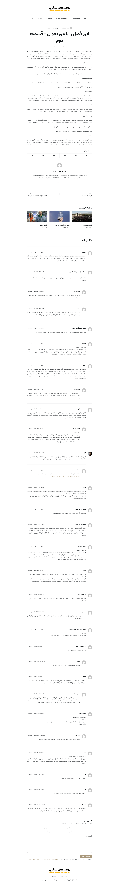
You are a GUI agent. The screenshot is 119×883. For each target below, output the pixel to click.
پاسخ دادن (30, 252)
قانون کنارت (43, 225)
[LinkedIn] (54, 155)
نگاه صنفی (50, 18)
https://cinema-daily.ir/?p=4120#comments (66, 476)
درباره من (40, 18)
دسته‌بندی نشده (62, 46)
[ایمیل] (32, 155)
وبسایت (45, 828)
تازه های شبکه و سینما (63, 18)
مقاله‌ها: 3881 (59, 182)
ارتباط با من (60, 876)
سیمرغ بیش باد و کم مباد (62, 225)
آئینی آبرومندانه (87, 225)
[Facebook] (86, 155)
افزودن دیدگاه (88, 836)
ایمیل (68, 828)
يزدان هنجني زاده (81, 646)
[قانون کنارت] (37, 216)
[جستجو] (32, 18)
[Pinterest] (65, 155)
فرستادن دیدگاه (86, 856)
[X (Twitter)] (75, 155)
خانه (85, 18)
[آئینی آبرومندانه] (82, 216)
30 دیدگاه (49, 28)
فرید (84, 452)
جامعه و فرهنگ (76, 18)
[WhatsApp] (43, 155)
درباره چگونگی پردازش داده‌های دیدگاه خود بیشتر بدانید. (44, 859)
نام (91, 828)
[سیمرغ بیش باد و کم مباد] (59, 216)
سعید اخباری (82, 713)
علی (85, 789)
